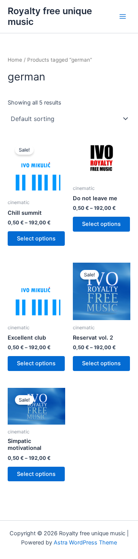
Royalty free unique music (50, 16)
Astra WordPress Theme (85, 542)
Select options (36, 238)
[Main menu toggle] (122, 16)
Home (15, 60)
